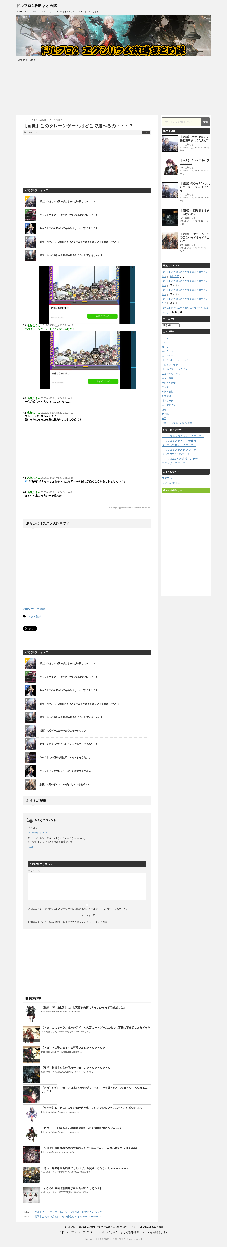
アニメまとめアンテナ (175, 463)
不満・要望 (167, 391)
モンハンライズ (171, 482)
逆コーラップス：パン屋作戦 (177, 423)
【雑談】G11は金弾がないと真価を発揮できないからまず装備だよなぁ (83, 1007)
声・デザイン (169, 405)
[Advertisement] (113, 88)
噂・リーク (167, 400)
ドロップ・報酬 (170, 364)
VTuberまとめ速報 (34, 609)
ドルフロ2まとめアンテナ (177, 454)
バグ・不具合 (169, 382)
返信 (31, 847)
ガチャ (165, 346)
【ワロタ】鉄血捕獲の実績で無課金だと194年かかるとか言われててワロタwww (89, 1148)
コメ (146, 132)
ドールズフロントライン (174, 369)
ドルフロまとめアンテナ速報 (179, 440)
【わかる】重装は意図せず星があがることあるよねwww (74, 1188)
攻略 (164, 409)
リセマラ (166, 387)
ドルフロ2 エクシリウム (175, 360)
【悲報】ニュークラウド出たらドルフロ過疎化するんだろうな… (68, 1212)
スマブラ (167, 478)
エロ (164, 342)
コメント (34, 871)
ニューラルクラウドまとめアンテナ (183, 436)
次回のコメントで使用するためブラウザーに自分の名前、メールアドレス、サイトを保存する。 (78, 908)
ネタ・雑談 (34, 616)
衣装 (164, 418)
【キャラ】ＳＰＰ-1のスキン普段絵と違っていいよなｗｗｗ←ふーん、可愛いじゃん (91, 1107)
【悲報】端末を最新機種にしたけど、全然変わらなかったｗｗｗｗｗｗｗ (85, 1168)
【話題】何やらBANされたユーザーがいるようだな (195, 187)
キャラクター (169, 351)
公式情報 (166, 396)
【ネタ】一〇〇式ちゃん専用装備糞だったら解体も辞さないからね (81, 1128)
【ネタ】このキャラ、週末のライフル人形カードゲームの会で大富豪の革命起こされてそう (95, 1027)
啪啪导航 (174, 276)
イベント (166, 338)
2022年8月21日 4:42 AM (39, 833)
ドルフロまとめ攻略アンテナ (179, 449)
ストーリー (167, 355)
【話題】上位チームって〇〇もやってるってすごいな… (194, 237)
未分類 (165, 414)
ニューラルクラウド (172, 373)
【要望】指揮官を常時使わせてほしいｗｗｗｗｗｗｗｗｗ (75, 1067)
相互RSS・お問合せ (28, 60)
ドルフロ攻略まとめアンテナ (179, 445)
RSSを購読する (173, 490)
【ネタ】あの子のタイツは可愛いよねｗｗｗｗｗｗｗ (73, 1047)
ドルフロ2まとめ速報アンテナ (180, 458)
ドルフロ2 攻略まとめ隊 (36, 6)
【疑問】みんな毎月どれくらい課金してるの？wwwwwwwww (66, 1216)
